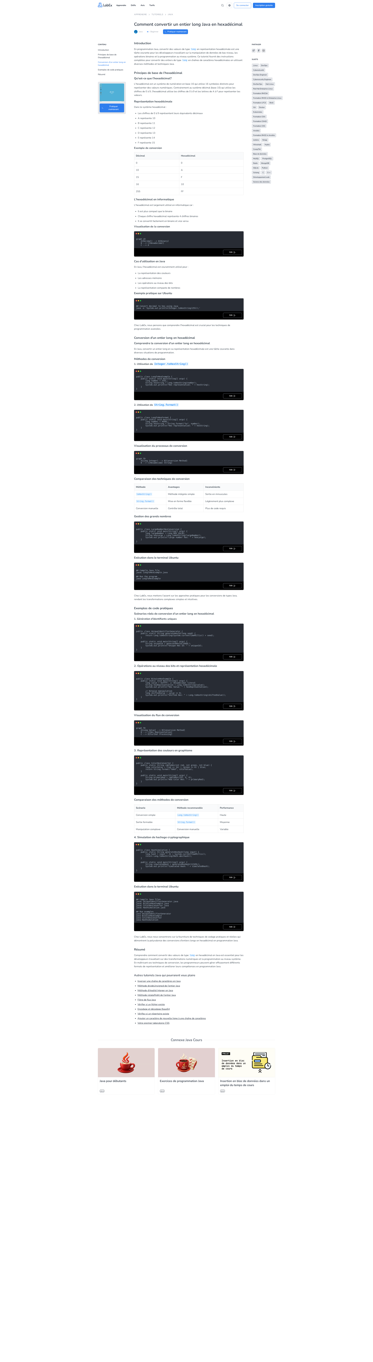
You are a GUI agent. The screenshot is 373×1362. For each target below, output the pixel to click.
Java (170, 14)
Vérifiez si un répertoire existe (153, 1013)
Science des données (261, 182)
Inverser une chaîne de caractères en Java (159, 981)
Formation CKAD (260, 121)
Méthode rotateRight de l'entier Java (157, 995)
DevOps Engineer (260, 75)
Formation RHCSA (260, 93)
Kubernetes (257, 112)
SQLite (255, 168)
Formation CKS (259, 126)
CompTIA (257, 149)
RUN (231, 252)
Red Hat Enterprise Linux (263, 89)
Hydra (267, 144)
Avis (143, 5)
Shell (271, 103)
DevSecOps (257, 84)
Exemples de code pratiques (110, 69)
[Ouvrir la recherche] (222, 5)
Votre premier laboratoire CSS (153, 1023)
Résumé (101, 74)
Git (254, 107)
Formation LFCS (259, 103)
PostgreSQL (267, 158)
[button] (229, 5)
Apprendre (121, 5)
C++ (268, 172)
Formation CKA (259, 117)
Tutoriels (157, 14)
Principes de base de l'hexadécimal (107, 56)
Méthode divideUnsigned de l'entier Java (159, 985)
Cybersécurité (258, 70)
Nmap (264, 140)
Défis (133, 5)
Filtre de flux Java (147, 999)
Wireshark (257, 144)
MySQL (256, 158)
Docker (262, 107)
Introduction (103, 50)
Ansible (256, 130)
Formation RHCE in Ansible (264, 135)
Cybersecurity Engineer (262, 79)
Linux (255, 65)
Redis (255, 163)
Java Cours (193, 1040)
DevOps (264, 65)
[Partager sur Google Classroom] (263, 50)
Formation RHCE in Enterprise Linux (267, 98)
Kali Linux (270, 84)
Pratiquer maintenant (176, 31)
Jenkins (256, 140)
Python (265, 168)
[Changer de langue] (229, 5)
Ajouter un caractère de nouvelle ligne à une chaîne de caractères (172, 1018)
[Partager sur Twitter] (254, 50)
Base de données (259, 154)
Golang (256, 172)
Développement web (261, 177)
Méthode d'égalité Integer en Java (155, 990)
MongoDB (265, 163)
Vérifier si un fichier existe (151, 1004)
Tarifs (152, 5)
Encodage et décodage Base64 (154, 1009)
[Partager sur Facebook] (259, 50)
